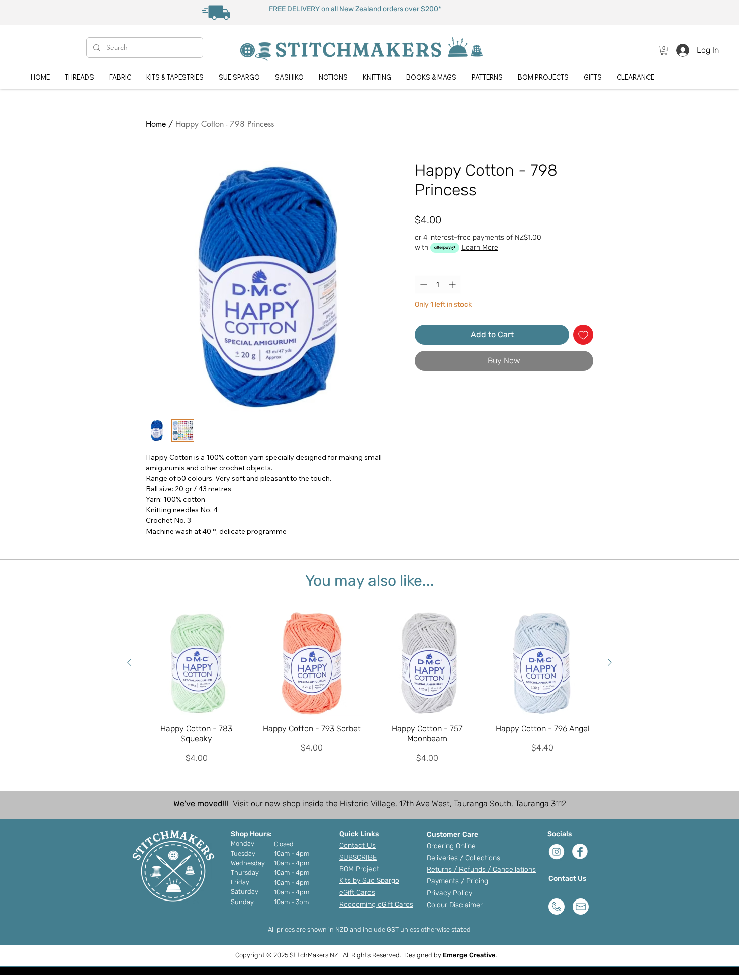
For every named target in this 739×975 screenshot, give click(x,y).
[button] (663, 50)
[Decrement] (422, 284)
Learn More (479, 247)
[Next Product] (610, 662)
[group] (369, 687)
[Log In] (680, 50)
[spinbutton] (438, 284)
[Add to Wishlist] (583, 335)
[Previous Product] (129, 662)
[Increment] (453, 284)
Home (156, 124)
